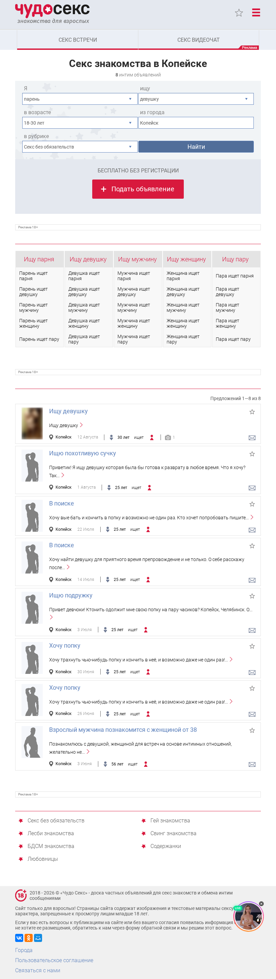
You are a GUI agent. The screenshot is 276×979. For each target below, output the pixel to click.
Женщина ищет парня (183, 275)
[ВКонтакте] (19, 938)
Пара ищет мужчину (227, 307)
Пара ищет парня (235, 276)
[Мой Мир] (38, 938)
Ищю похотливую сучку (82, 453)
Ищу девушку (88, 259)
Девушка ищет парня (84, 275)
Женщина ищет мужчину (183, 307)
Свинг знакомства (173, 834)
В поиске (61, 503)
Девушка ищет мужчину (84, 307)
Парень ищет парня (33, 275)
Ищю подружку (71, 595)
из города (152, 112)
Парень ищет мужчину (33, 307)
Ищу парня (39, 259)
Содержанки (165, 846)
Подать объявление (142, 189)
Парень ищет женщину (33, 323)
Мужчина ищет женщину (133, 323)
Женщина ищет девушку (183, 291)
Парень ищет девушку (33, 291)
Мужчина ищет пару (133, 339)
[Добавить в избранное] (252, 412)
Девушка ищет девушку (84, 291)
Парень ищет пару (39, 339)
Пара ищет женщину (227, 323)
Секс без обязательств (56, 821)
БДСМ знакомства (51, 846)
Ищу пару (235, 259)
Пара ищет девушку (227, 291)
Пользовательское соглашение (54, 960)
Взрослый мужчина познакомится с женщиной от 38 (123, 729)
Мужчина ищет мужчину (133, 307)
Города (24, 950)
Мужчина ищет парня (133, 275)
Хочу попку (64, 645)
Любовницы (43, 859)
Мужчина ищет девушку (133, 291)
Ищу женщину (186, 259)
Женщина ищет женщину (183, 323)
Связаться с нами (37, 970)
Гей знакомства (170, 821)
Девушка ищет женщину (84, 323)
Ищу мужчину (137, 259)
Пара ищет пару (233, 339)
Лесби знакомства (51, 834)
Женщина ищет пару (183, 339)
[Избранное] (239, 13)
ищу (145, 88)
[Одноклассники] (29, 938)
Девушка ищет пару (84, 339)
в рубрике (36, 136)
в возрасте (37, 112)
